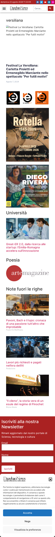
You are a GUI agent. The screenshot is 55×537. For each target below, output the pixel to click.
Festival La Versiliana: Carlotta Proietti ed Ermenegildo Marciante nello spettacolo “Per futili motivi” (27, 71)
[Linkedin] (49, 2)
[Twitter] (41, 2)
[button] (50, 479)
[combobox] (40, 8)
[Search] (50, 8)
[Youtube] (45, 2)
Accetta (27, 512)
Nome (5, 455)
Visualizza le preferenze (27, 529)
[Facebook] (37, 2)
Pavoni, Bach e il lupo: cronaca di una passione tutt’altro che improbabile (26, 324)
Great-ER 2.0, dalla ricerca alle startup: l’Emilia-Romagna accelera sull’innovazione (26, 247)
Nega (27, 521)
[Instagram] (52, 2)
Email (5, 443)
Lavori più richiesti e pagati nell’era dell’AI (23, 364)
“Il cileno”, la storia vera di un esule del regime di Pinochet (25, 402)
